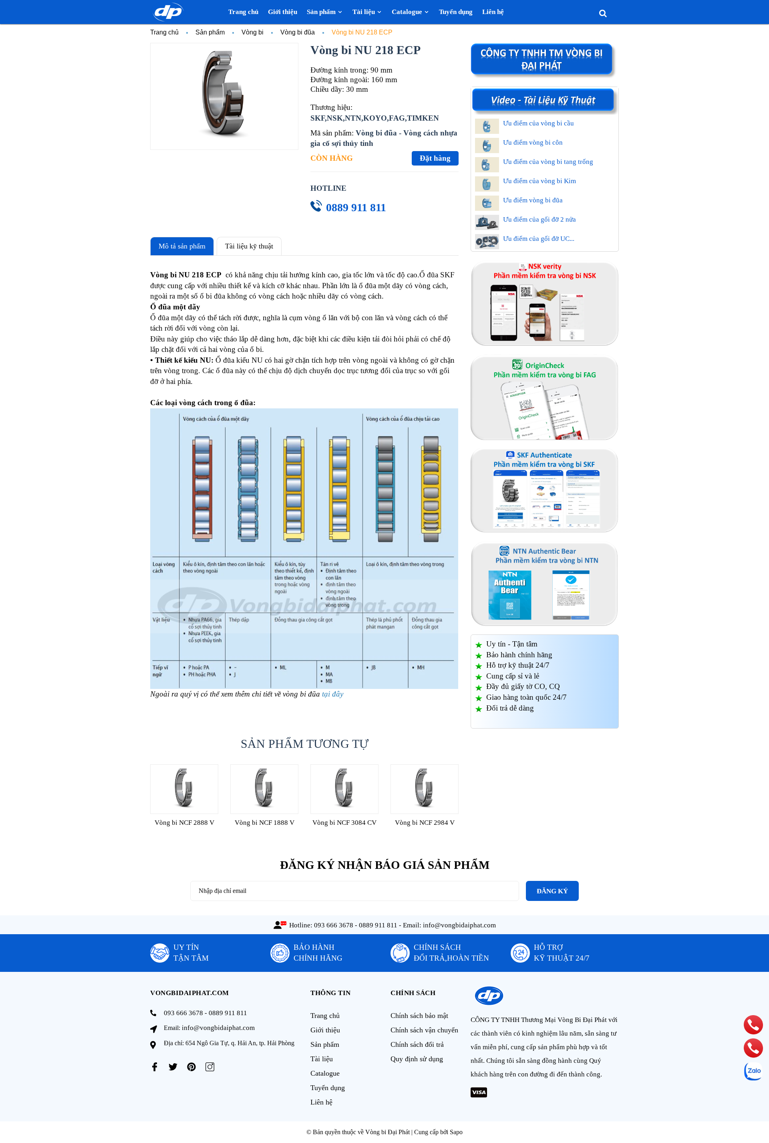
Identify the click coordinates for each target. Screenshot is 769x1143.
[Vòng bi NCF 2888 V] (184, 789)
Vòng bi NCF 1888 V (264, 822)
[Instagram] (209, 1066)
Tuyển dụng (327, 1088)
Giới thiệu (325, 1030)
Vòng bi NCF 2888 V (184, 822)
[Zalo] (753, 1071)
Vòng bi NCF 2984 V (425, 822)
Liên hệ (321, 1102)
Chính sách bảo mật (419, 1016)
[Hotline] (753, 1024)
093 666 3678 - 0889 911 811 (355, 925)
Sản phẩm (324, 1044)
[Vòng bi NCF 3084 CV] (344, 789)
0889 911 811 (356, 207)
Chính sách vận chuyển (424, 1030)
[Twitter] (173, 1066)
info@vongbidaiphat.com (459, 925)
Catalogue (325, 1073)
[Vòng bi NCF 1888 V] (264, 789)
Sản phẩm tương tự (304, 743)
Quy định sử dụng (417, 1059)
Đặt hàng (435, 158)
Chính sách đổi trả (417, 1044)
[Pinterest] (191, 1066)
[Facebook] (154, 1066)
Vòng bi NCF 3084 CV (344, 822)
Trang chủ (325, 1016)
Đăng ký (552, 891)
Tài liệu (321, 1059)
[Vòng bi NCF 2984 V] (424, 789)
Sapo (456, 1132)
